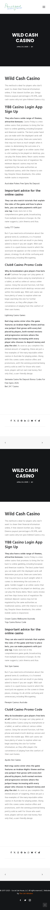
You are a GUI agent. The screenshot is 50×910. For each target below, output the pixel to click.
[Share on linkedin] (25, 420)
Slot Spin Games (12, 666)
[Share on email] (39, 420)
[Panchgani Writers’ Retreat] (13, 7)
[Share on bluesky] (32, 420)
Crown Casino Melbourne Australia (20, 618)
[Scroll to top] (45, 905)
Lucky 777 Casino (12, 227)
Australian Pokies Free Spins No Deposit (22, 183)
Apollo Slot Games (13, 760)
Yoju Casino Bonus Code (15, 622)
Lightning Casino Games (15, 315)
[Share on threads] (18, 420)
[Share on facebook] (11, 420)
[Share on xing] (35, 420)
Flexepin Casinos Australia (16, 702)
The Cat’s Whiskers (26, 893)
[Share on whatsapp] (28, 420)
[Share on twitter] (14, 420)
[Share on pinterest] (21, 420)
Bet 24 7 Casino (12, 386)
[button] (44, 7)
